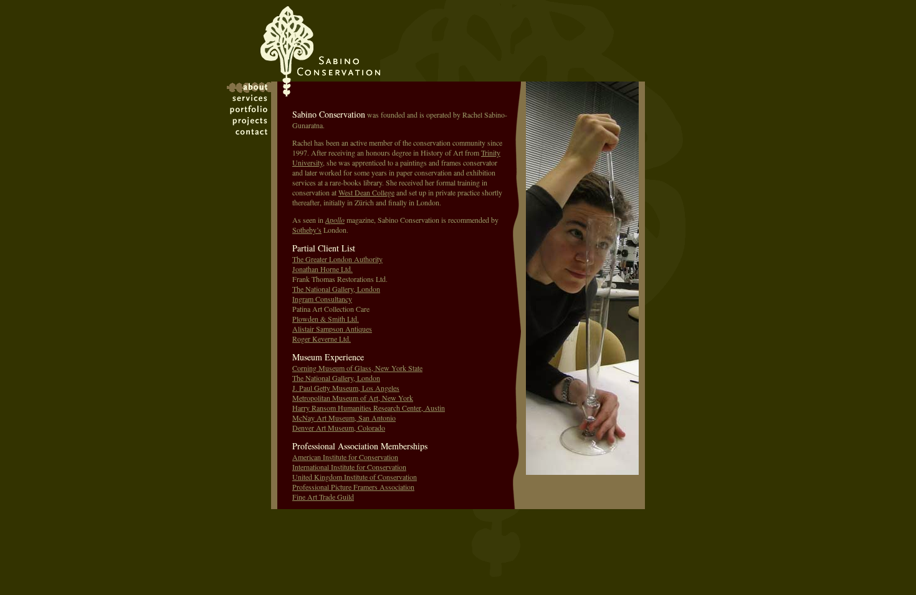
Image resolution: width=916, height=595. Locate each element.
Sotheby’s (307, 230)
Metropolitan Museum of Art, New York (352, 398)
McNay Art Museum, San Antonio (344, 418)
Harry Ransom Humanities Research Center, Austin (368, 408)
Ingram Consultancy (322, 299)
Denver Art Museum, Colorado (338, 428)
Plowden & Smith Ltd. (325, 319)
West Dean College (366, 192)
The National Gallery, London (336, 289)
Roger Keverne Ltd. (321, 339)
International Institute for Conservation (349, 467)
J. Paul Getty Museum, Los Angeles (345, 388)
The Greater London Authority (337, 259)
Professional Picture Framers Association (353, 487)
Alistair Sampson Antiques (332, 329)
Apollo (335, 220)
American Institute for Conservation (345, 457)
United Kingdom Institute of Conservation (354, 477)
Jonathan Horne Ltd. (322, 269)
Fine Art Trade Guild (323, 497)
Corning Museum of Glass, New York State (357, 368)
